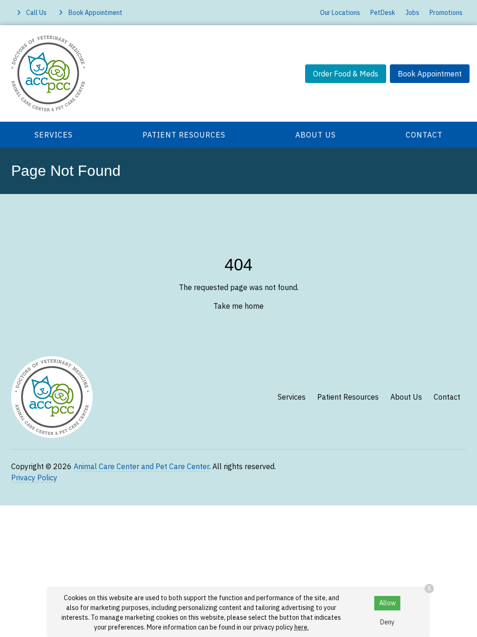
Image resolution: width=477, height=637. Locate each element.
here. (301, 627)
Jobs (412, 12)
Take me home (238, 306)
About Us (315, 134)
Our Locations (340, 12)
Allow (387, 603)
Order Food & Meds (345, 73)
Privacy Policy (34, 477)
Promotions (446, 12)
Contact (424, 134)
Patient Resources (184, 134)
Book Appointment (430, 73)
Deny (387, 622)
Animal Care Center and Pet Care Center (141, 466)
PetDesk (382, 12)
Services (53, 134)
